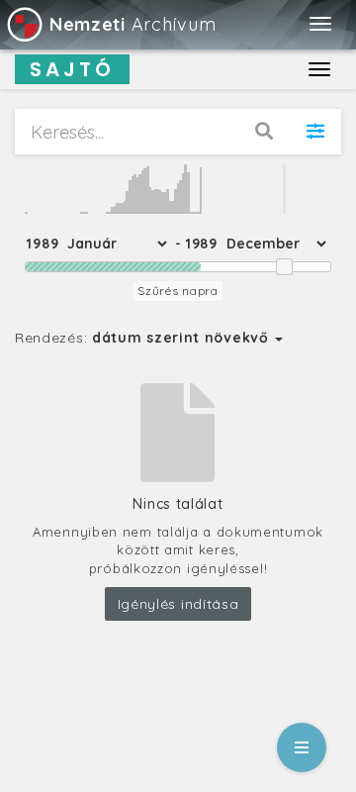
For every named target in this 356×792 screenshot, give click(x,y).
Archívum (132, 24)
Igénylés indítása (178, 604)
